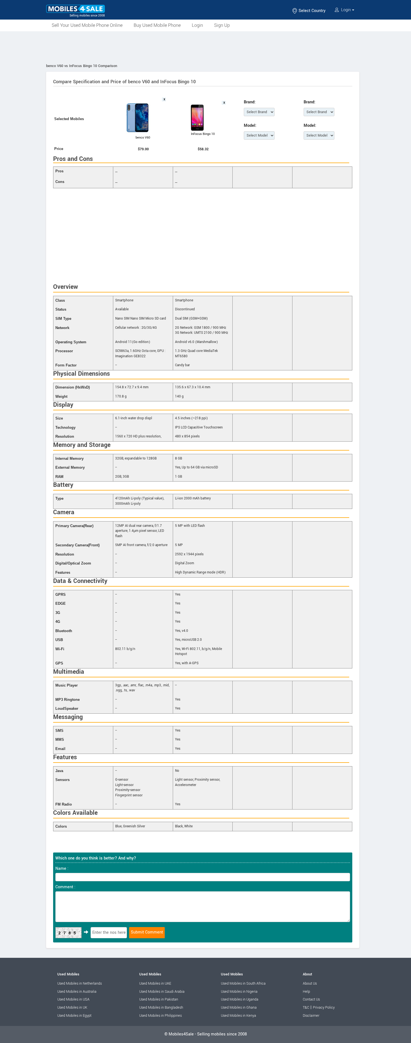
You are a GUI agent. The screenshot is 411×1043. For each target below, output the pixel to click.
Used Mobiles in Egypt (74, 1015)
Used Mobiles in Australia (76, 991)
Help (306, 991)
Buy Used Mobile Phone (157, 25)
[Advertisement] (205, 46)
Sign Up (222, 25)
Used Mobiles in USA (73, 999)
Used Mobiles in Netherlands (79, 983)
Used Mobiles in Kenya (238, 1015)
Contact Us (311, 999)
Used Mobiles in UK (72, 1007)
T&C (306, 1007)
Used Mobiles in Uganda (239, 999)
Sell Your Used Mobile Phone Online (87, 25)
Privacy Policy (324, 1007)
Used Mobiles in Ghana (239, 1007)
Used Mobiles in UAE (155, 983)
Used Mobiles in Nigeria (239, 991)
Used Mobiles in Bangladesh (161, 1007)
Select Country (311, 11)
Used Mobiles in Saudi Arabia (162, 991)
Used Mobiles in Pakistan (158, 999)
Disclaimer (311, 1015)
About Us (310, 983)
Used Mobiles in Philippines (160, 1015)
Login (346, 10)
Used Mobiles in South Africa (243, 983)
